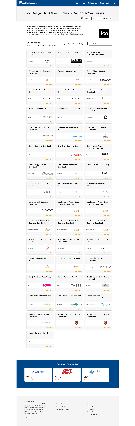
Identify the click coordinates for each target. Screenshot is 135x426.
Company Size (66, 44)
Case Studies (105, 3)
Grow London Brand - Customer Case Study (95, 147)
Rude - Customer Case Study (69, 258)
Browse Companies (62, 404)
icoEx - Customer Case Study (98, 164)
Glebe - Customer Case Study (40, 146)
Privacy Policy (91, 409)
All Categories (60, 406)
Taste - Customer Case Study (69, 277)
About (89, 404)
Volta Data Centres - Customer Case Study (95, 296)
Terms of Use (91, 412)
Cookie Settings (92, 414)
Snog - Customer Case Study (40, 277)
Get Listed (90, 406)
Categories (92, 3)
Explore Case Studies (63, 409)
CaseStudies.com (30, 401)
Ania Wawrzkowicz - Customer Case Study (95, 53)
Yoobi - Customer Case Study (40, 333)
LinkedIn (87, 18)
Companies (80, 3)
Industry (80, 44)
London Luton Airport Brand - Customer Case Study (69, 203)
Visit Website (106, 18)
